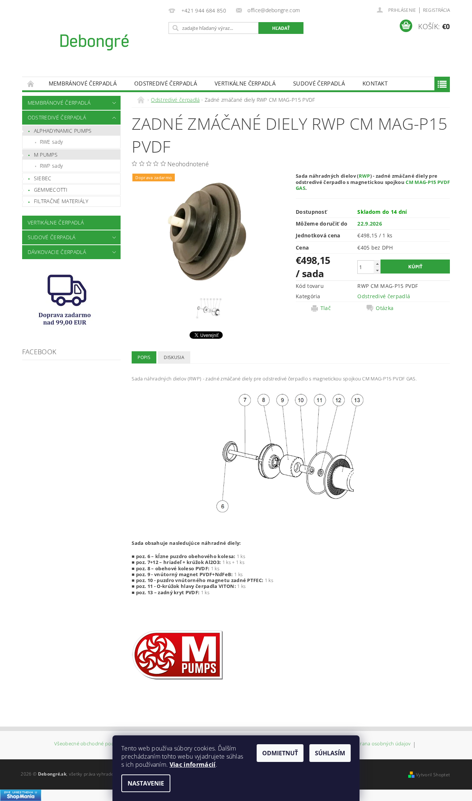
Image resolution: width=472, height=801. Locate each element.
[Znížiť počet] (377, 270)
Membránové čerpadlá (83, 83)
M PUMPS (46, 154)
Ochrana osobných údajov (380, 744)
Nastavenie (146, 783)
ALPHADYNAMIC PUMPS (63, 130)
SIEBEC (43, 178)
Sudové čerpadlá (319, 83)
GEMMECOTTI (50, 189)
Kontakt (375, 83)
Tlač (325, 308)
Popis (144, 357)
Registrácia (436, 10)
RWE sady (51, 141)
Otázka (384, 308)
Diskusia (174, 357)
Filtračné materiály (61, 201)
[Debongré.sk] (94, 42)
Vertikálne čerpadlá (245, 83)
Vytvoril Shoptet (433, 775)
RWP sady (51, 165)
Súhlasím (330, 753)
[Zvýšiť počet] (377, 263)
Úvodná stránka (31, 83)
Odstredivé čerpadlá (165, 83)
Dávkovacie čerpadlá (57, 251)
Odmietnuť (280, 753)
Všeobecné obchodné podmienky (92, 744)
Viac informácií (193, 764)
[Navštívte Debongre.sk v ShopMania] (20, 794)
